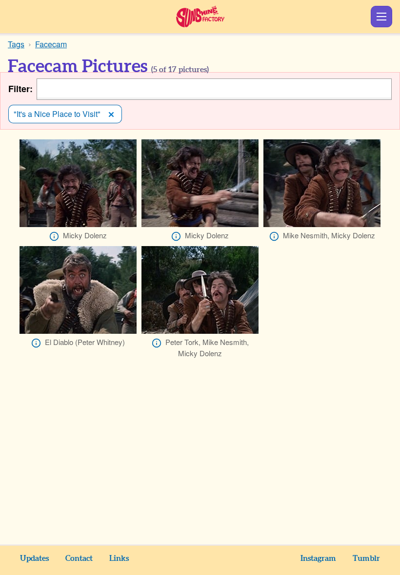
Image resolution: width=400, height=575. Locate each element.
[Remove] (111, 114)
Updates (34, 558)
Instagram (318, 558)
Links (119, 558)
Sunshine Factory (200, 16)
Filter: (20, 89)
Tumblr (366, 558)
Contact (79, 558)
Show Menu (381, 16)
